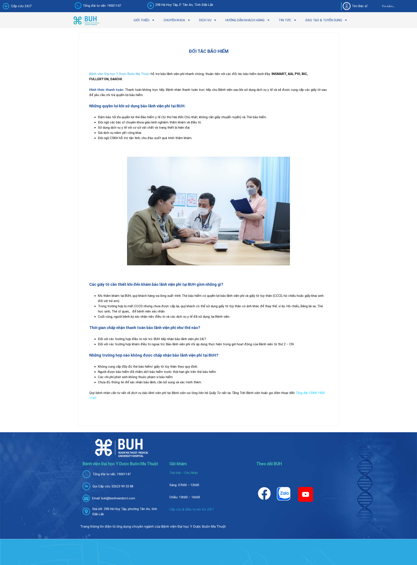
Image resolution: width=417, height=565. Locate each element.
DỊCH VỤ (205, 20)
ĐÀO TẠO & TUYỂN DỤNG (323, 20)
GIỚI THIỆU (141, 20)
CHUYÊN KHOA (174, 20)
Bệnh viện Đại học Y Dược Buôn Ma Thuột (119, 74)
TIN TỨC (285, 20)
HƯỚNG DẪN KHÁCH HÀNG (245, 20)
